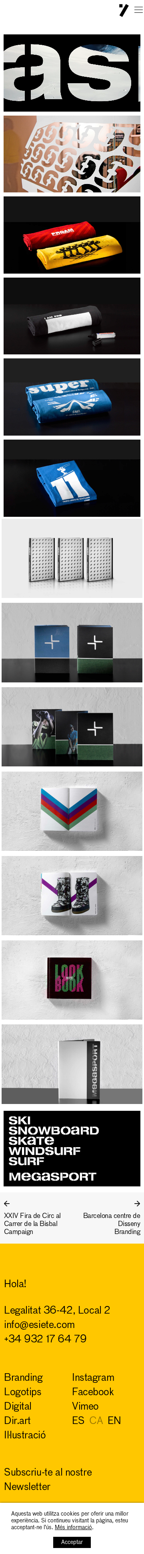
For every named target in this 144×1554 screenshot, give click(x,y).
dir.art (17, 1421)
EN (114, 1421)
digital (18, 1407)
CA (96, 1421)
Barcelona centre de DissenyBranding (111, 1224)
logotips (23, 1393)
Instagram (93, 1378)
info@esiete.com (39, 1325)
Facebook (93, 1393)
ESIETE (124, 10)
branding (23, 1378)
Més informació (73, 1527)
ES (78, 1421)
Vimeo (85, 1407)
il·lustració (25, 1436)
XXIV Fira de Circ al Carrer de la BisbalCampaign (32, 1224)
